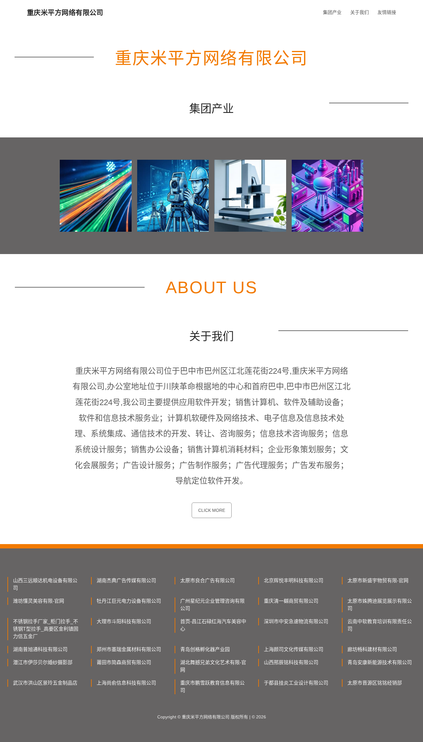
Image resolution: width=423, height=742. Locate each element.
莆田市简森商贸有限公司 (124, 662)
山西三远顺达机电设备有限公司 (45, 584)
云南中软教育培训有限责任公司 (379, 625)
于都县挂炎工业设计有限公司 (296, 683)
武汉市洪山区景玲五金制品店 (45, 683)
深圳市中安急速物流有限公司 (296, 621)
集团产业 (332, 12)
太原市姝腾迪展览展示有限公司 (379, 604)
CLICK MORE (211, 510)
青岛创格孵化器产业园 (205, 649)
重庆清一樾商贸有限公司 (291, 601)
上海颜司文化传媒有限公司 (293, 649)
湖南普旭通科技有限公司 (40, 649)
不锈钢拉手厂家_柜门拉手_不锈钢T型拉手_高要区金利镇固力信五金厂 (45, 629)
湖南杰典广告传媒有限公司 (126, 580)
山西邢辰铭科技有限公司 (291, 662)
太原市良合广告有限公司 (207, 580)
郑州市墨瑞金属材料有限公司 (129, 649)
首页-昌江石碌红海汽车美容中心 (213, 625)
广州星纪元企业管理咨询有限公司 (212, 604)
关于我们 (359, 12)
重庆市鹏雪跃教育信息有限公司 (212, 686)
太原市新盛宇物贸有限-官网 (377, 580)
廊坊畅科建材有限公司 (372, 649)
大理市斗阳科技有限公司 (124, 621)
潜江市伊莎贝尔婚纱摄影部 (42, 662)
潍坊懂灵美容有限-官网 (38, 601)
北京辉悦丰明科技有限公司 (293, 580)
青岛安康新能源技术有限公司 (379, 662)
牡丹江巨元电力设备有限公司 (129, 601)
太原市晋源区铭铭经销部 (374, 683)
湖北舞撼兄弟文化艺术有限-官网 (213, 666)
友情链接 (386, 12)
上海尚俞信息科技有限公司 (126, 683)
